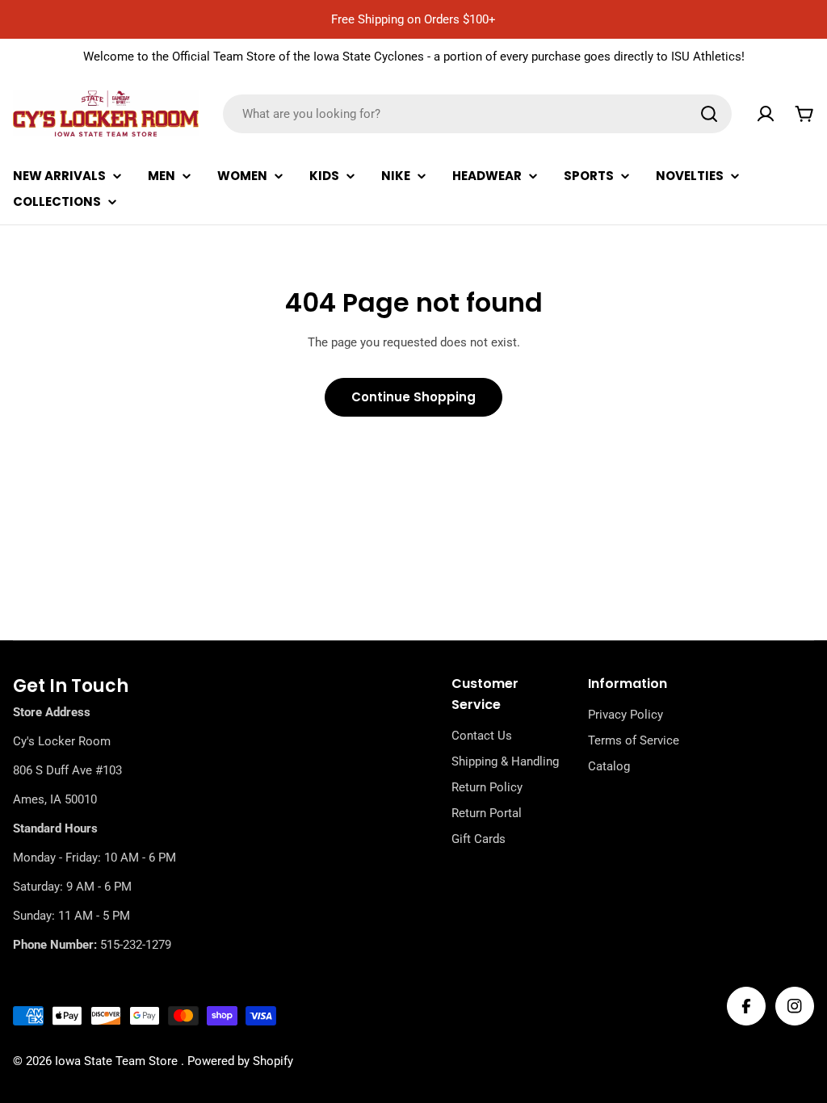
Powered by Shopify (240, 1061)
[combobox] (477, 113)
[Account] (765, 114)
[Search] (709, 114)
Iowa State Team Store (118, 1061)
